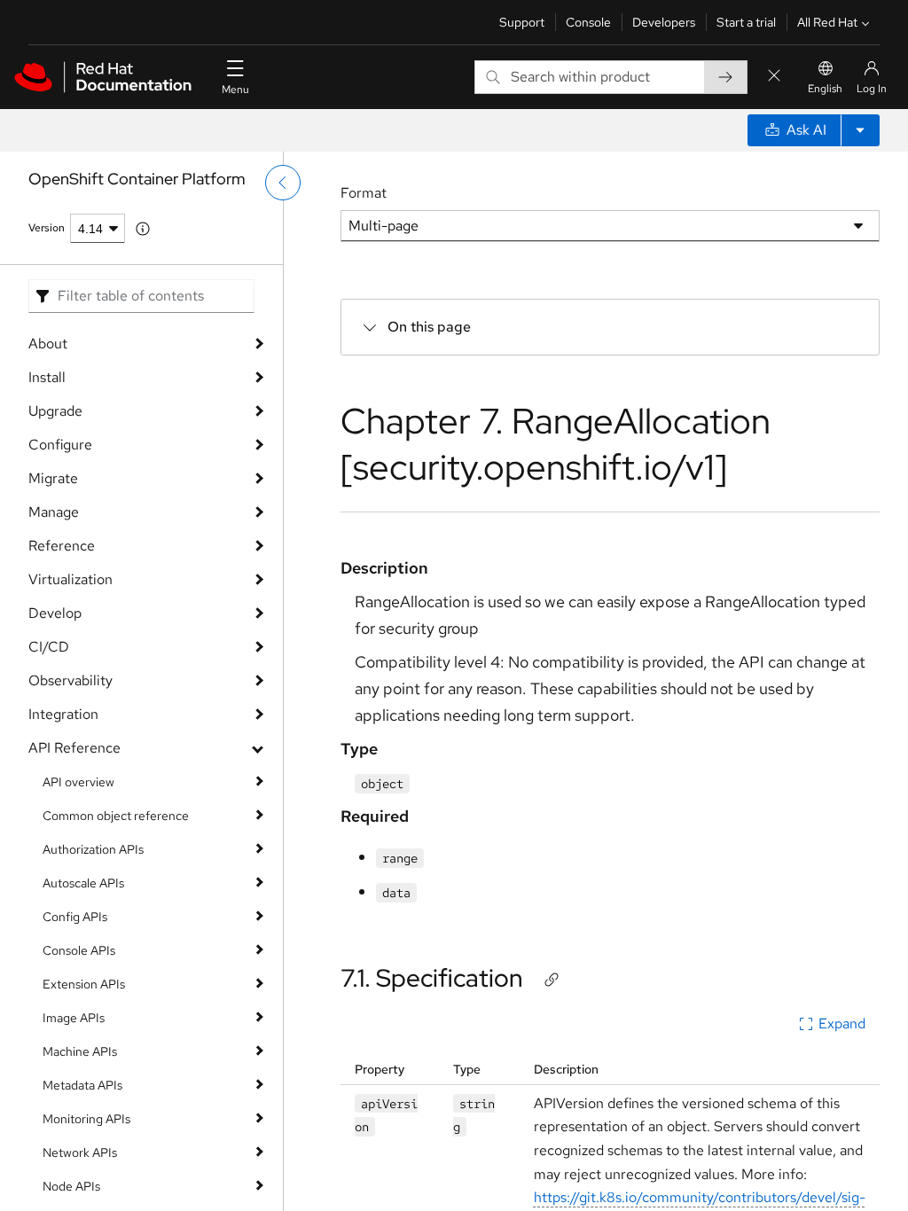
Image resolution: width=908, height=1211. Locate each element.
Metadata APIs (82, 1085)
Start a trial (746, 22)
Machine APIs (80, 1051)
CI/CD (48, 646)
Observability (70, 680)
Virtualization (70, 579)
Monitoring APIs (86, 1119)
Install (47, 377)
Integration (63, 714)
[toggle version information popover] (142, 229)
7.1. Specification (431, 978)
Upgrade (55, 411)
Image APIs (74, 1018)
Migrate (53, 478)
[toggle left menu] (283, 182)
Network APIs (80, 1152)
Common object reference (116, 816)
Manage (53, 512)
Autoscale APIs (83, 883)
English (825, 89)
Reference (61, 545)
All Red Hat (827, 22)
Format (363, 193)
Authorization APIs (93, 849)
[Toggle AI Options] (860, 130)
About (47, 343)
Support (521, 22)
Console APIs (79, 950)
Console (588, 22)
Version (46, 228)
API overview (78, 782)
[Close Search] (774, 76)
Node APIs (71, 1186)
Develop (55, 613)
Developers (663, 22)
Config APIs (75, 917)
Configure (60, 444)
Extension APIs (84, 984)
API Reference (74, 747)
